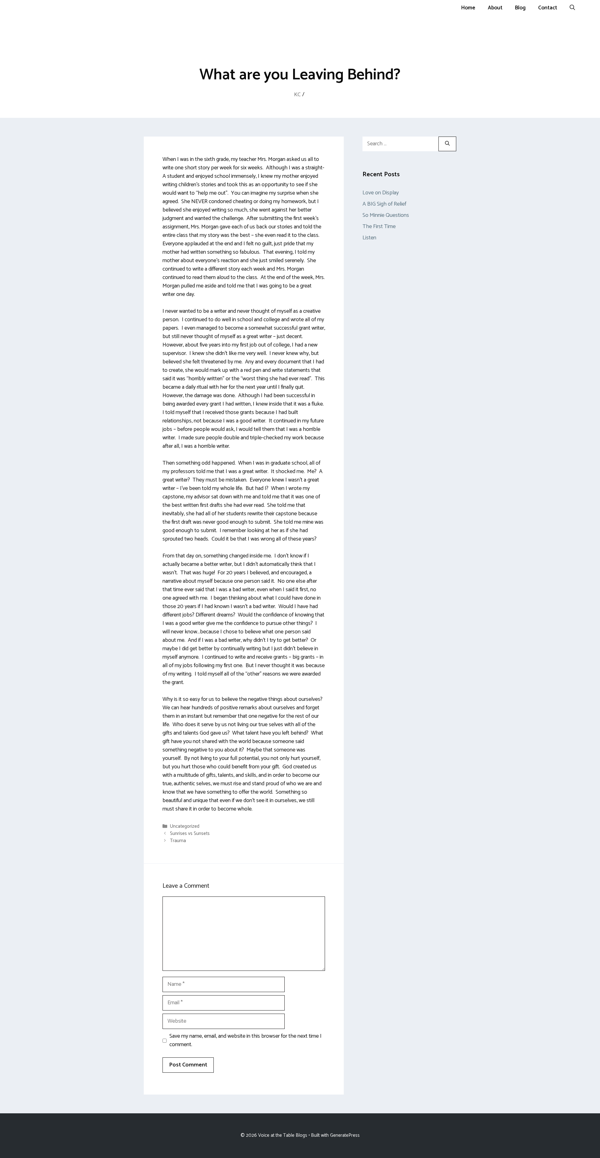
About (495, 7)
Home (468, 7)
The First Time (379, 226)
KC (297, 94)
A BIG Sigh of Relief (384, 204)
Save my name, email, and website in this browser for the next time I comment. (245, 1040)
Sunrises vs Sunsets (190, 833)
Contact (547, 7)
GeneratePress (345, 1135)
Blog (520, 7)
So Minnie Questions (385, 215)
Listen (369, 237)
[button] (572, 8)
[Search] (447, 144)
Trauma (178, 841)
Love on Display (380, 192)
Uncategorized (184, 826)
